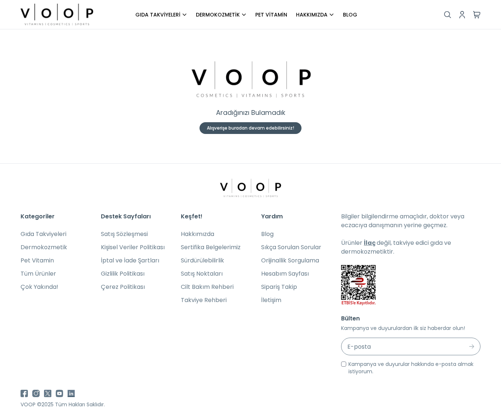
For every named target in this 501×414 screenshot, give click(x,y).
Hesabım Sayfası (285, 273)
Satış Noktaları (202, 273)
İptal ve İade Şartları (130, 260)
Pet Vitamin (37, 260)
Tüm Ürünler (38, 273)
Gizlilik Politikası (123, 273)
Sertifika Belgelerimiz (211, 247)
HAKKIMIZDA (312, 14)
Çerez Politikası (123, 287)
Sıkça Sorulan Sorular (291, 247)
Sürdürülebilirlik (202, 260)
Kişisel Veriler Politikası (133, 247)
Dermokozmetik (44, 247)
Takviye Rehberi (204, 300)
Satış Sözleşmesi (124, 234)
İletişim (271, 300)
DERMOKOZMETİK (218, 14)
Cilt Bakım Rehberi (207, 287)
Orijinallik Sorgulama (290, 260)
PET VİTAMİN (271, 14)
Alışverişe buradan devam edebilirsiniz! (250, 128)
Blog (267, 234)
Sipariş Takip (279, 287)
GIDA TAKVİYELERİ (157, 14)
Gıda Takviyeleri (43, 234)
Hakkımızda (197, 234)
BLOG (350, 14)
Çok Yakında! (39, 287)
